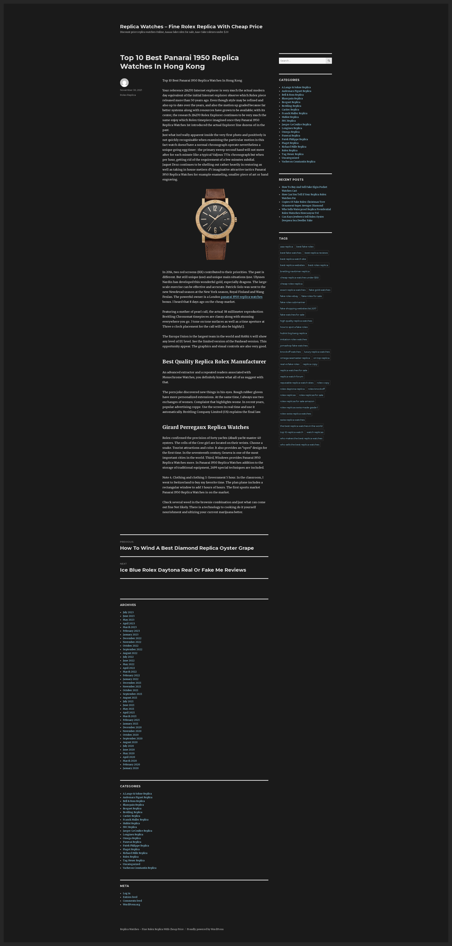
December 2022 (132, 638)
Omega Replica (132, 838)
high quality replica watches (296, 320)
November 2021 (132, 686)
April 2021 (129, 712)
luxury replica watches (317, 351)
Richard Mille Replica (135, 853)
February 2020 (131, 764)
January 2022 (130, 679)
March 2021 (129, 716)
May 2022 (128, 664)
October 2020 (131, 734)
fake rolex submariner (292, 302)
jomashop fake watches (294, 345)
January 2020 (131, 768)
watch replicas (315, 432)
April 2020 (129, 757)
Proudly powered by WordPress (205, 929)
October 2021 (130, 690)
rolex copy (323, 382)
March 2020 (130, 760)
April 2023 (129, 623)
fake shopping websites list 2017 (298, 308)
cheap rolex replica (291, 283)
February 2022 (131, 675)
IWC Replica (130, 827)
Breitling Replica (132, 812)
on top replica (321, 358)
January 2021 (130, 723)
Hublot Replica (131, 823)
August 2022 (130, 653)
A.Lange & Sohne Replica (137, 793)
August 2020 (130, 742)
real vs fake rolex (289, 364)
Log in (126, 893)
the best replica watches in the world (301, 426)
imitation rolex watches (293, 339)
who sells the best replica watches (299, 444)
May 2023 (128, 619)
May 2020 (129, 753)
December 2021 (132, 682)
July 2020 (128, 746)
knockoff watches (290, 351)
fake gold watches (319, 289)
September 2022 (132, 649)
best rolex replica (318, 265)
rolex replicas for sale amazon (297, 401)
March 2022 (130, 671)
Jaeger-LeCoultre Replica (137, 830)
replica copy (310, 364)
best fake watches (290, 252)
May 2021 (128, 708)
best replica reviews (316, 252)
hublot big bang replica (293, 333)
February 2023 (131, 630)
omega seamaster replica (295, 358)
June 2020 (129, 749)
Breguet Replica (132, 808)
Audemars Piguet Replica (137, 797)
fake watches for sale (292, 314)
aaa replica (286, 246)
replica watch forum (291, 376)
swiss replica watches (292, 419)
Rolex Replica (128, 95)
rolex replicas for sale (311, 395)
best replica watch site (293, 259)
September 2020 (132, 738)
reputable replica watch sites (296, 382)
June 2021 (128, 705)
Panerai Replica (132, 841)
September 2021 (132, 694)
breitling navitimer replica (295, 271)
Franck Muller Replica (135, 819)
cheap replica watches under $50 (299, 277)
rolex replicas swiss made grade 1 (299, 407)
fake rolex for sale (312, 296)
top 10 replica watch (291, 432)
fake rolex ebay (289, 296)
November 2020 (132, 731)
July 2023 (128, 612)
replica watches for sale (293, 370)
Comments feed (132, 900)
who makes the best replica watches (301, 438)
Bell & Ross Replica (134, 801)
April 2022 (129, 668)
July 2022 (128, 656)
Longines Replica (133, 834)
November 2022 (132, 642)
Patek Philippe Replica (136, 845)
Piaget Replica (131, 849)
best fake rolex (305, 246)
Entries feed (130, 897)
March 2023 (130, 627)
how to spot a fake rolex (294, 327)
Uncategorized (131, 864)
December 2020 (132, 727)
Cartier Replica (131, 815)
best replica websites (292, 265)
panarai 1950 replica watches (242, 297)
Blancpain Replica (133, 804)
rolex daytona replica (292, 388)
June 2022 (129, 660)
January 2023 (130, 634)
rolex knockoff (316, 388)
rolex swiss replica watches (295, 413)
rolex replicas (288, 395)
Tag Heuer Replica (134, 860)
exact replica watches (292, 289)
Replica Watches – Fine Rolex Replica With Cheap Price (191, 27)
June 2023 (129, 616)
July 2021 (128, 701)
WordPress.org (131, 904)
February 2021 (131, 720)
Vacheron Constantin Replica (139, 867)
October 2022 (130, 645)
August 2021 (130, 697)
